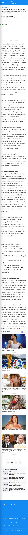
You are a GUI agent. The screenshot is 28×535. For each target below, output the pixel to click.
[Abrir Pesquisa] (25, 2)
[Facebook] (11, 462)
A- (17, 17)
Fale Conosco (21, 518)
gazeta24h (10, 16)
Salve (4, 20)
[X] (16, 462)
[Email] (20, 462)
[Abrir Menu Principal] (3, 2)
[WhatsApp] (7, 462)
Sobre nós (14, 522)
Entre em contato (16, 495)
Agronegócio (5, 7)
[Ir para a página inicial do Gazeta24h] (14, 2)
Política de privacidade (9, 518)
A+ (20, 17)
